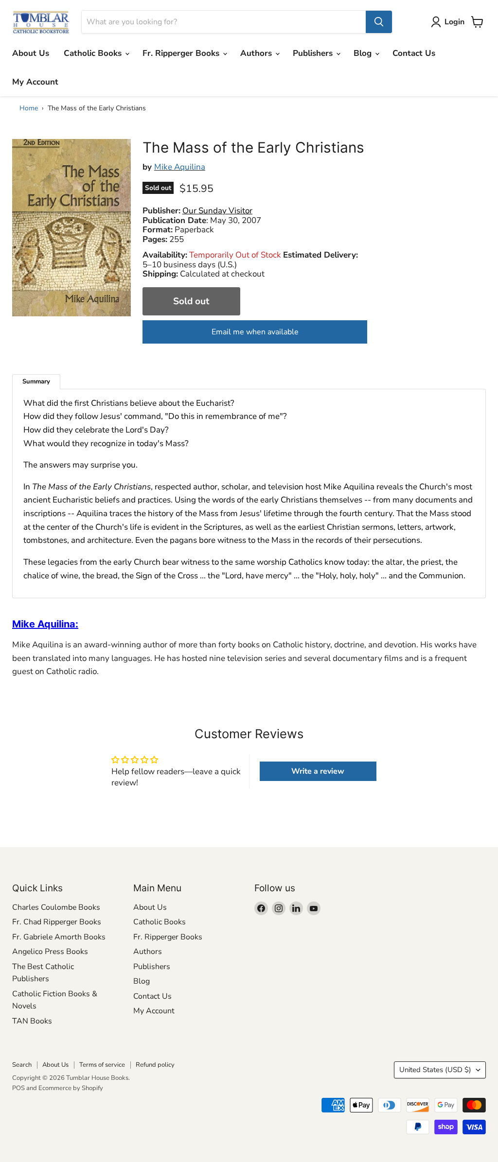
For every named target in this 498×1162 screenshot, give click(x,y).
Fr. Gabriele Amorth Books (59, 937)
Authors (257, 53)
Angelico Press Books (50, 951)
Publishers (314, 53)
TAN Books (32, 1021)
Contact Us (413, 53)
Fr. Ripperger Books (182, 53)
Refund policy (155, 1064)
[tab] (36, 381)
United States (435, 1070)
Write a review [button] (317, 771)
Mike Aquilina (179, 167)
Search (22, 1064)
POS (18, 1088)
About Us (30, 53)
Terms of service (102, 1064)
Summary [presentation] (36, 381)
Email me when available (255, 332)
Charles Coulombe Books (56, 907)
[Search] (379, 22)
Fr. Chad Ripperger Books (56, 922)
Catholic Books (94, 53)
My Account (35, 81)
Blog (364, 53)
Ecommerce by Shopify (70, 1088)
